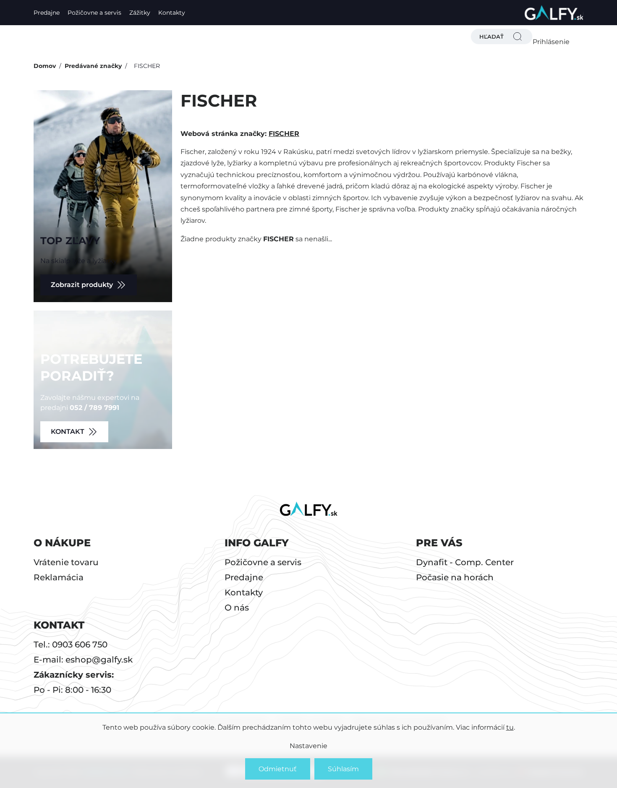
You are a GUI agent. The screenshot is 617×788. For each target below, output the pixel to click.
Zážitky (139, 12)
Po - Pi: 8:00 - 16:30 (72, 690)
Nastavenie (308, 746)
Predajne (47, 12)
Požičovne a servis (94, 12)
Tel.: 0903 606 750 (70, 644)
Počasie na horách (455, 577)
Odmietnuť (278, 769)
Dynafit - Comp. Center (465, 562)
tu (510, 727)
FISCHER (284, 134)
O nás (237, 608)
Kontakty (171, 12)
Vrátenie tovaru (66, 562)
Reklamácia (59, 577)
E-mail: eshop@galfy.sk (83, 660)
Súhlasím (343, 769)
